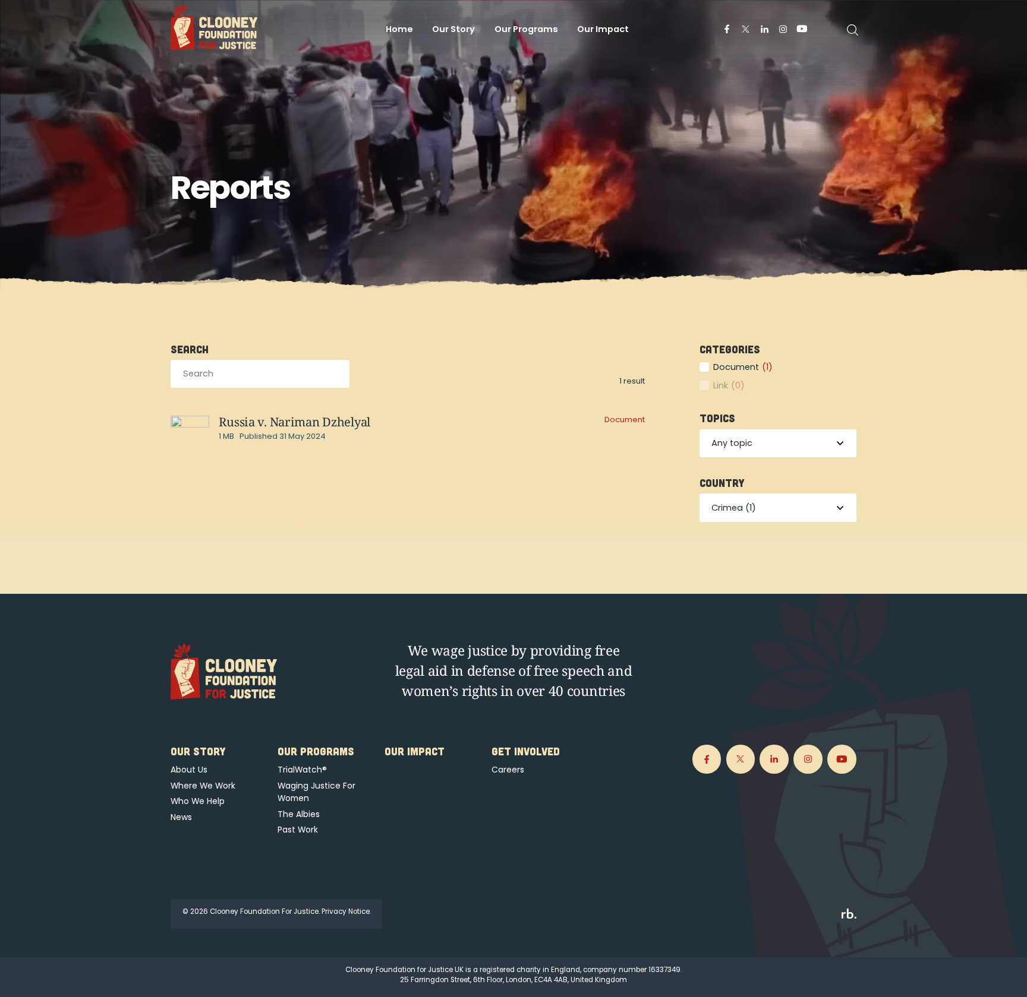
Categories (730, 349)
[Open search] (853, 30)
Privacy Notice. (346, 911)
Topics (717, 418)
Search (190, 349)
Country (722, 482)
